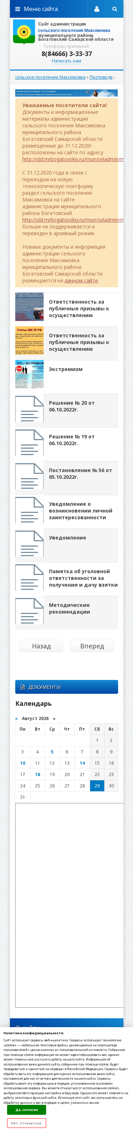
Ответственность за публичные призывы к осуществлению (79, 308)
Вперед (92, 646)
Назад (41, 646)
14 (82, 763)
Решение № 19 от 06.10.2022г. (72, 440)
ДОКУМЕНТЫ (44, 686)
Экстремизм (66, 369)
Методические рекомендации (69, 608)
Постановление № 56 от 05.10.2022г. (80, 473)
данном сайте (81, 280)
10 (22, 763)
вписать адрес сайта (66, 32)
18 (37, 774)
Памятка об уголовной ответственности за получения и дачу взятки (83, 578)
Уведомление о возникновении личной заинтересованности (80, 510)
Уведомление (67, 537)
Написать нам (66, 61)
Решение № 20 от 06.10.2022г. (72, 406)
